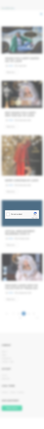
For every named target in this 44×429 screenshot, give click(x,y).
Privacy (33, 217)
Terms (36, 217)
